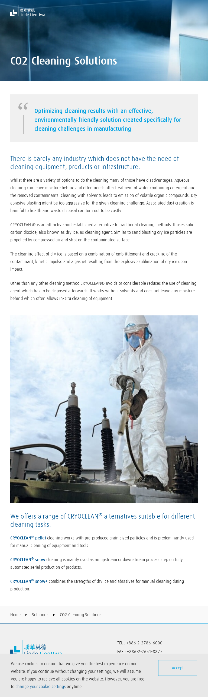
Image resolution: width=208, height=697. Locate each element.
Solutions (40, 615)
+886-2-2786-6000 (144, 643)
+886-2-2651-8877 (144, 652)
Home (15, 615)
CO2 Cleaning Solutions (81, 615)
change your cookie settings (40, 687)
